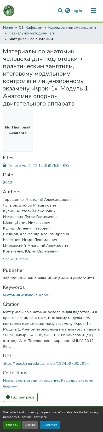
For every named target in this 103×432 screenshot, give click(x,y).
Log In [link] (77, 10)
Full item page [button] (22, 397)
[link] (51, 165)
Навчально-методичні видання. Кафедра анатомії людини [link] (33, 33)
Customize (49, 425)
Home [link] (8, 27)
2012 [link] (7, 182)
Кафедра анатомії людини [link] (72, 27)
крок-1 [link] (45, 295)
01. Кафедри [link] (30, 27)
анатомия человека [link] (20, 295)
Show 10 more (15, 259)
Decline (30, 425)
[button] (9, 11)
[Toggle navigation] (93, 10)
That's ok (12, 425)
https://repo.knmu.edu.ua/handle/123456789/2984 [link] (46, 363)
